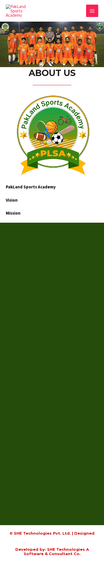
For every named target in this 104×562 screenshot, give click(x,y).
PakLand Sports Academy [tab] (31, 187)
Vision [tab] (12, 200)
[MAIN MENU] (92, 11)
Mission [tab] (13, 213)
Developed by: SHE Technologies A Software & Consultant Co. (52, 551)
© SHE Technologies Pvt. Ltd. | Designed (52, 533)
